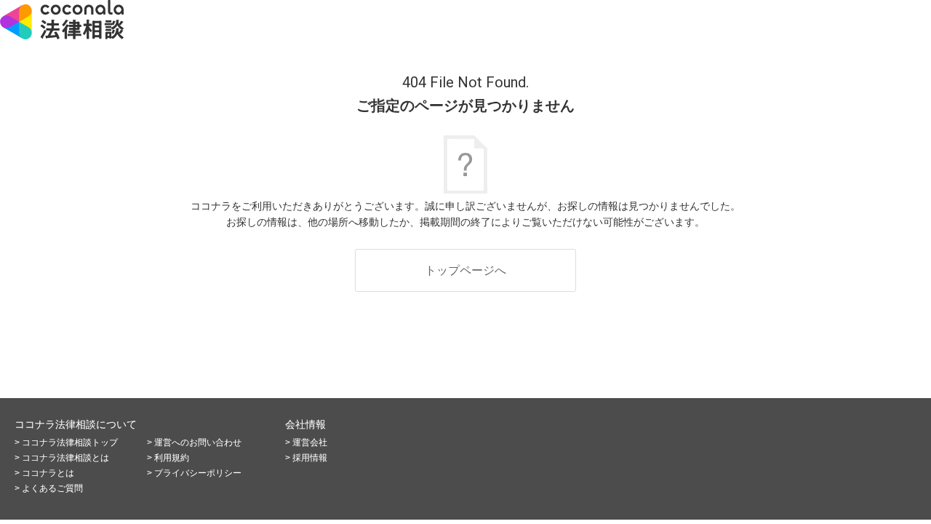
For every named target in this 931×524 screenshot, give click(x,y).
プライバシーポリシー (197, 473)
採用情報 (309, 458)
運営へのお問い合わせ (197, 442)
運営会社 (309, 442)
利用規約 (171, 458)
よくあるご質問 (52, 488)
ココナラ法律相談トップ (70, 442)
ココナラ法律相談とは (65, 458)
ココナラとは (48, 473)
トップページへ (465, 270)
